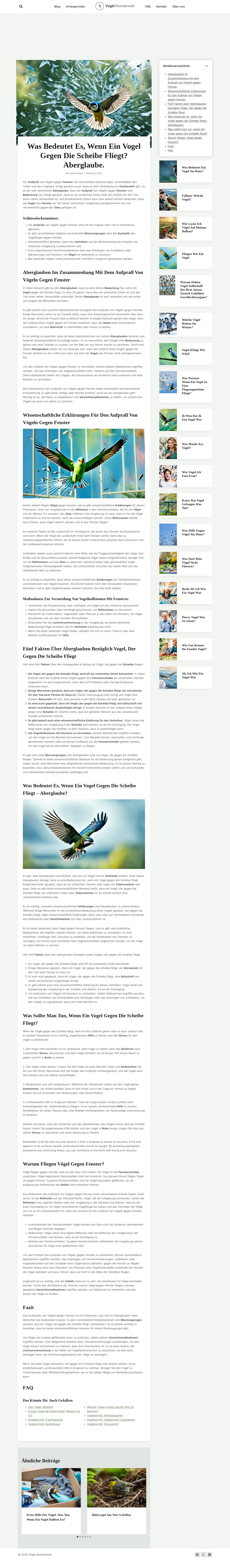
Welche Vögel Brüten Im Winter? (191, 323)
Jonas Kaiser (76, 173)
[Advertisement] (115, 36)
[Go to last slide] (26, 1501)
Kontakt (161, 6)
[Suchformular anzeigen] (21, 6)
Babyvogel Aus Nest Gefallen (111, 1515)
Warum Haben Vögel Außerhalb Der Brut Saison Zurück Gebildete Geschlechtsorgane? (193, 289)
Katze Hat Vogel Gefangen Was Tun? (193, 504)
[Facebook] (197, 1554)
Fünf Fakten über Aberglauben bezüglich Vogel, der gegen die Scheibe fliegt (187, 108)
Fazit (171, 146)
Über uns (178, 6)
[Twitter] (203, 1554)
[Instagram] (209, 1554)
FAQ (148, 6)
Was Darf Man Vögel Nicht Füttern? (192, 562)
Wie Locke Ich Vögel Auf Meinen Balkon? (194, 227)
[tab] (77, 1537)
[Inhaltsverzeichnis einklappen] (206, 66)
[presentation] (51, 1487)
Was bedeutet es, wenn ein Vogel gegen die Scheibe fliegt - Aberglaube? (188, 121)
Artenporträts (75, 6)
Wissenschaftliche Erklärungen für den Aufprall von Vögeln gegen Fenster (187, 95)
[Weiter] (141, 1501)
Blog (57, 6)
